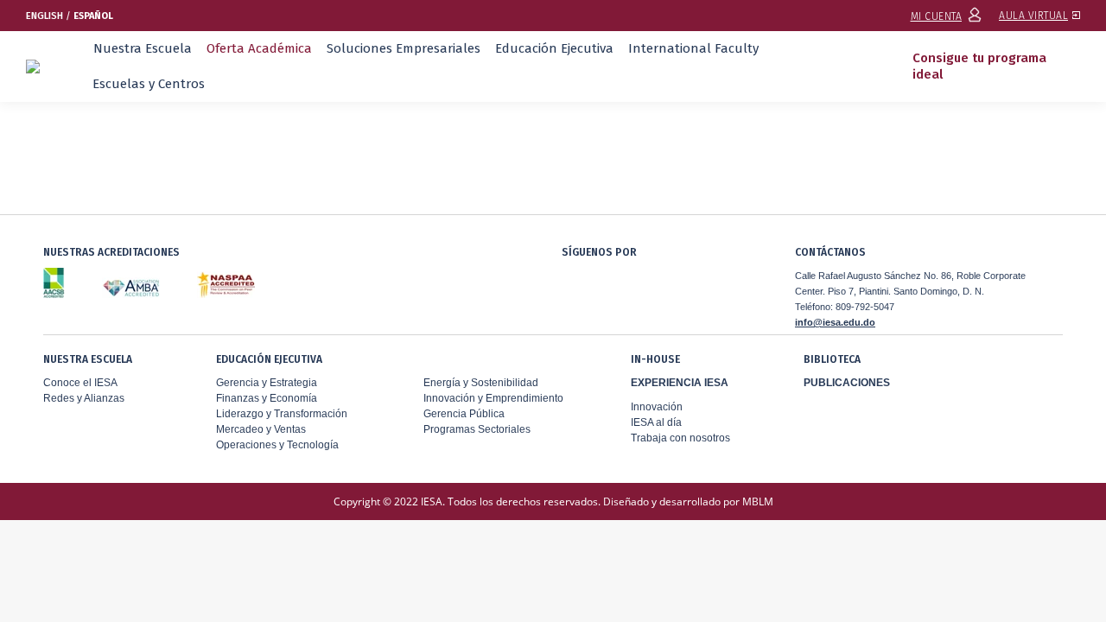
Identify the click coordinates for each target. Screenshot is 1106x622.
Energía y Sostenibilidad (480, 383)
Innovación (657, 407)
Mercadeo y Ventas (261, 429)
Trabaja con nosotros (680, 438)
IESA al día (656, 422)
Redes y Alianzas (83, 398)
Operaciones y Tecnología (277, 445)
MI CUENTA (937, 16)
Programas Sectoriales (477, 429)
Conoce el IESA (80, 383)
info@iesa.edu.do (835, 322)
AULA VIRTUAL (1033, 16)
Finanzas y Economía (266, 398)
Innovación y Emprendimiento (493, 398)
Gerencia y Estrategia (266, 383)
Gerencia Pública (464, 414)
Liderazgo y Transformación (281, 414)
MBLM (757, 501)
